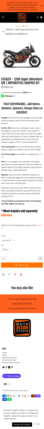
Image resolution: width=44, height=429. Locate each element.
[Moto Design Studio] (22, 17)
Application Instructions (9, 358)
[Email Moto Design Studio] (3, 368)
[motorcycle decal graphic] (22, 55)
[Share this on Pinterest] (15, 274)
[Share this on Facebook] (9, 274)
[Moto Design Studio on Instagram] (9, 368)
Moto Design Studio (12, 390)
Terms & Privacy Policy (9, 360)
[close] (41, 6)
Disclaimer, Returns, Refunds (11, 362)
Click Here (6, 215)
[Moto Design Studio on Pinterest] (12, 368)
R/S (2, 245)
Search (4, 355)
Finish (3, 236)
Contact (4, 353)
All (27, 26)
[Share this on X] (3, 274)
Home (18, 26)
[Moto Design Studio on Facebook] (6, 368)
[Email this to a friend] (21, 274)
